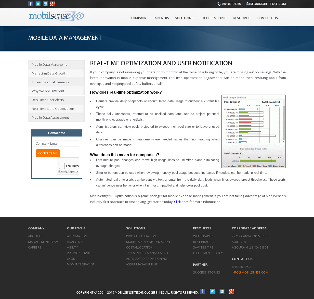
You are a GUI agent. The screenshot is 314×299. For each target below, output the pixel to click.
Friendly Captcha (68, 171)
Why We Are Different (48, 91)
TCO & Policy (147, 253)
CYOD (71, 258)
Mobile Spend (148, 241)
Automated (146, 258)
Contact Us (267, 18)
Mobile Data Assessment (50, 117)
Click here (181, 201)
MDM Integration (81, 264)
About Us (35, 236)
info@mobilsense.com (267, 3)
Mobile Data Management (51, 64)
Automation (77, 236)
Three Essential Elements (50, 82)
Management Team (43, 241)
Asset (141, 264)
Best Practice (204, 241)
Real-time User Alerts (48, 100)
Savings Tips (203, 247)
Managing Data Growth (49, 73)
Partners (161, 18)
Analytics (75, 241)
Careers (34, 247)
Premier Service (79, 253)
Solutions (184, 18)
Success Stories (213, 18)
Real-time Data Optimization (53, 108)
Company (139, 18)
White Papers (204, 236)
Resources (242, 18)
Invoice (141, 236)
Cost (139, 247)
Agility (72, 247)
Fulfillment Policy (208, 253)
